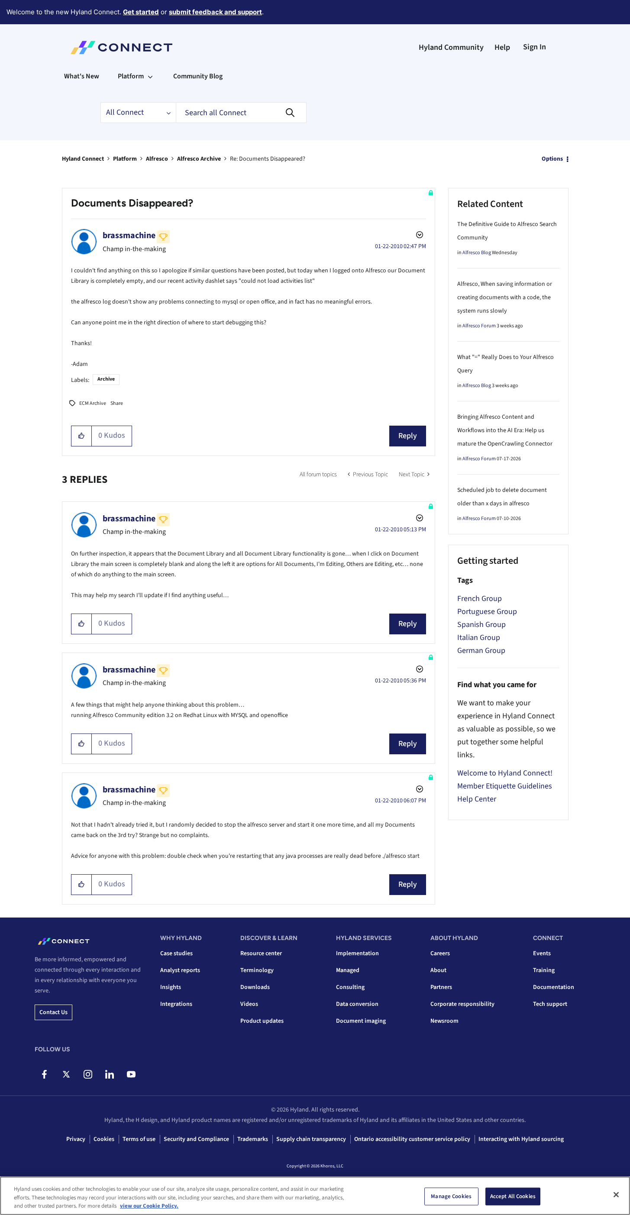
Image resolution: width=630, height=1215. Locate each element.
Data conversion (357, 1004)
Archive (106, 379)
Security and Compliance (196, 1139)
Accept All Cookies (513, 1196)
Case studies (176, 953)
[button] (81, 436)
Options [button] (552, 159)
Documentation (553, 987)
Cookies (104, 1139)
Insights (170, 987)
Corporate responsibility (462, 1004)
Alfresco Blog (476, 252)
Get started (141, 12)
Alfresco (157, 159)
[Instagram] (87, 1074)
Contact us (53, 1012)
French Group (479, 598)
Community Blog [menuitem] (198, 76)
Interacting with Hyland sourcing (521, 1139)
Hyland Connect (83, 159)
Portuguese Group (487, 611)
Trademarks (252, 1139)
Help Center (476, 799)
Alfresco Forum (479, 326)
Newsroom (444, 1021)
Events (542, 953)
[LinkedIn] (109, 1074)
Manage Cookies (451, 1196)
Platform (125, 159)
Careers (440, 953)
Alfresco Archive (199, 159)
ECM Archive (92, 403)
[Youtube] (131, 1074)
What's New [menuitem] (81, 76)
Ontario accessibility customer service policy (412, 1139)
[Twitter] (66, 1074)
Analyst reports (180, 970)
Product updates (262, 1021)
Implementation (357, 953)
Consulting (350, 987)
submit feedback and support (215, 12)
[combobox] (241, 112)
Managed (347, 970)
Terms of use (139, 1139)
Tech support (550, 1004)
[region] (315, 1195)
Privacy (75, 1139)
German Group (481, 650)
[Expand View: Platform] (150, 76)
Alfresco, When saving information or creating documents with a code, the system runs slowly (504, 297)
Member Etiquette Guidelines (504, 786)
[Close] (616, 1194)
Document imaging (361, 1021)
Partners (441, 987)
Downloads (255, 987)
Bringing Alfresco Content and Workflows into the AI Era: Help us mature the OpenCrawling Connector (504, 430)
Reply (407, 435)
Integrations (176, 1004)
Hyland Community (451, 47)
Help (502, 47)
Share (116, 403)
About (438, 970)
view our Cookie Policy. (149, 1206)
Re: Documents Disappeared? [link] (267, 159)
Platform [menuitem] (131, 76)
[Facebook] (44, 1074)
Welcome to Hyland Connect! (504, 773)
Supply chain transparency (311, 1139)
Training (544, 970)
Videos (249, 1004)
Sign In (534, 47)
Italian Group (478, 637)
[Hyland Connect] (121, 47)
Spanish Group (481, 624)
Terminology (257, 970)
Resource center (261, 953)
